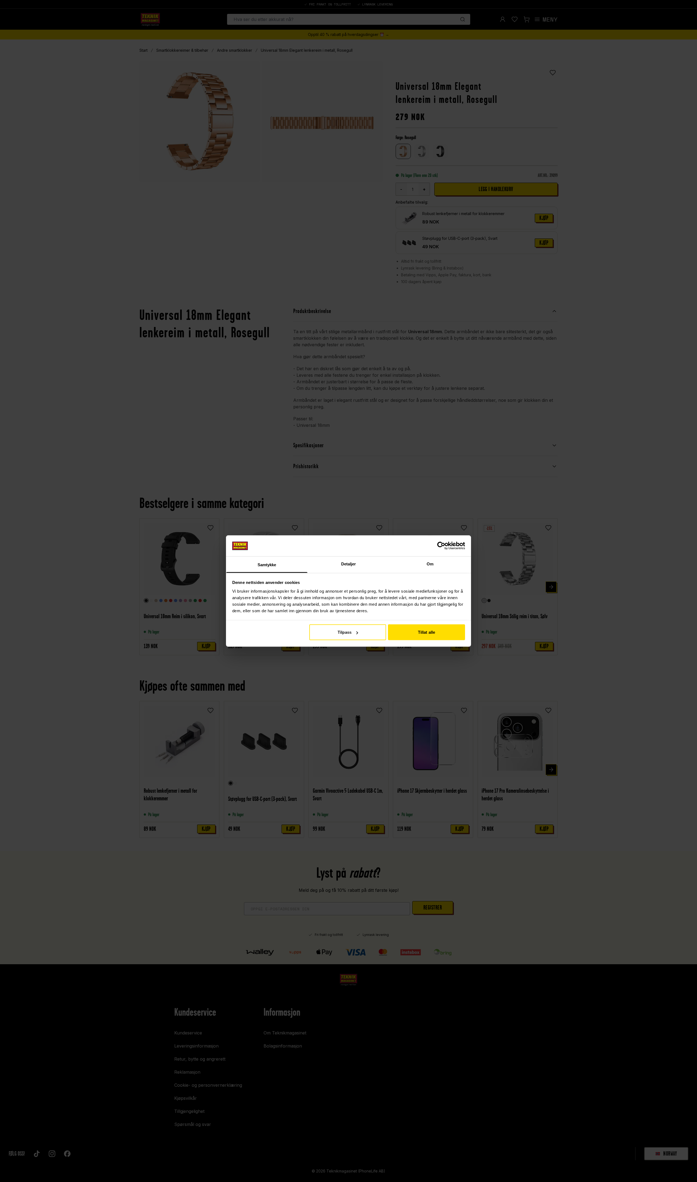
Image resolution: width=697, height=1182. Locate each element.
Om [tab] (430, 563)
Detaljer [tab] (348, 563)
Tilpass (344, 632)
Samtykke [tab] (267, 564)
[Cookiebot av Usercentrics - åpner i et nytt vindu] (441, 546)
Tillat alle (426, 632)
